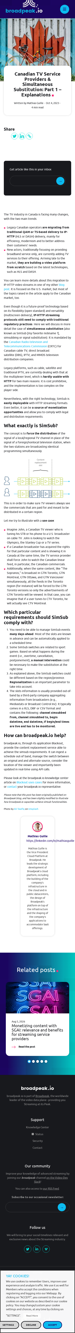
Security (38, 1140)
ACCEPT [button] (52, 1324)
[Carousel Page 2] (33, 1061)
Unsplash (33, 808)
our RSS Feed (51, 1188)
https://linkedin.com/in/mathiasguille (50, 840)
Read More (32, 1315)
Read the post (26, 1046)
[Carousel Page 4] (41, 1061)
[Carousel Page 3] (37, 1061)
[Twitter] (14, 136)
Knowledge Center (37, 1127)
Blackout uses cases (29, 782)
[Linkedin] (22, 136)
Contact (37, 1147)
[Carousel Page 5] (46, 1061)
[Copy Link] (29, 136)
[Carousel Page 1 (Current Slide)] (29, 1061)
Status (39, 1134)
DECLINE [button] (31, 1324)
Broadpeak (42, 1096)
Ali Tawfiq (19, 808)
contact (12, 786)
